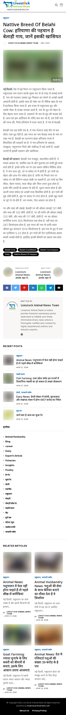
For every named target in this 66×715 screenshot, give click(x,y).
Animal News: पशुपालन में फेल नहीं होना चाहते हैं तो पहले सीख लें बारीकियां (39, 361)
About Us (24, 710)
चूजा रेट (19, 411)
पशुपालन (6, 18)
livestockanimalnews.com (38, 705)
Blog (33, 441)
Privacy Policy (39, 710)
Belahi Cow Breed (28, 250)
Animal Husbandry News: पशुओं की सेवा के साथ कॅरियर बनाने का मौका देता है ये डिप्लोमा (49, 590)
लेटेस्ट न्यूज (33, 522)
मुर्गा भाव (33, 517)
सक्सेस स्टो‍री (33, 527)
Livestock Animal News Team (23, 43)
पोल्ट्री (33, 498)
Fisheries (33, 460)
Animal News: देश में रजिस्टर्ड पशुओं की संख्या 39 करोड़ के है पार (48, 660)
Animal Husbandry (33, 436)
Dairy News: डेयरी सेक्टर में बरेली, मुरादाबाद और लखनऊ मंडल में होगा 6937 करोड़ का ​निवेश (38, 398)
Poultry (33, 470)
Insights (33, 465)
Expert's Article (33, 455)
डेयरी (18, 392)
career (33, 446)
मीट (33, 512)
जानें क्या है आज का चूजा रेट (29, 415)
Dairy (7, 254)
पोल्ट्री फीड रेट (33, 503)
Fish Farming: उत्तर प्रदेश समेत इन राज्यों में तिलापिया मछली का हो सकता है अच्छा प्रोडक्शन (39, 380)
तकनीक (33, 489)
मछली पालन (20, 374)
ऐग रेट (33, 474)
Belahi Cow (10, 250)
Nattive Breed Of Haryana (25, 254)
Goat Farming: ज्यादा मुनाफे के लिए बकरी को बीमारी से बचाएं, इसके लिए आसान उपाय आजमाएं (16, 662)
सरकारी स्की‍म (26, 392)
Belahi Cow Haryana (49, 250)
